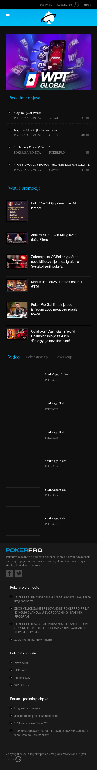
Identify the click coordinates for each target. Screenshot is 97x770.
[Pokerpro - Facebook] (9, 573)
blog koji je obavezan (28, 708)
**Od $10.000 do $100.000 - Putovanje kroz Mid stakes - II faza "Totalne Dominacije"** (51, 733)
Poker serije (64, 356)
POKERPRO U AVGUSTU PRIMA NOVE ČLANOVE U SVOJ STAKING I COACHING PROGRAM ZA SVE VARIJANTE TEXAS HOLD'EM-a (52, 628)
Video (14, 357)
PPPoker (20, 670)
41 (83, 170)
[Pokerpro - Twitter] (18, 573)
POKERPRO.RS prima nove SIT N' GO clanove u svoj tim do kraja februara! (52, 599)
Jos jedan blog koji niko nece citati (36, 716)
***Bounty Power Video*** (31, 723)
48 (83, 135)
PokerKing (21, 662)
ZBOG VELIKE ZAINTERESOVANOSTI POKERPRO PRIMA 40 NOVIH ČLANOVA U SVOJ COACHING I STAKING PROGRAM (51, 612)
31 (83, 118)
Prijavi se (46, 4)
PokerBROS (22, 677)
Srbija (87, 4)
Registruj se (64, 4)
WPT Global (22, 685)
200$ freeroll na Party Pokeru (33, 639)
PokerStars (51, 380)
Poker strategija (37, 356)
